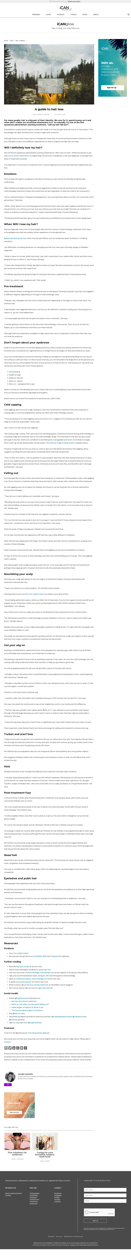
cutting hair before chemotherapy (30, 979)
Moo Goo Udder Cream (34, 594)
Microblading (14, 372)
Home (6, 40)
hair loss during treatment (37, 985)
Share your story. (74, 1)
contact (7, 1042)
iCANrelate (34, 1195)
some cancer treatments (18, 156)
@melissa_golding (16, 1020)
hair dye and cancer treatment (24, 1001)
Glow (48, 14)
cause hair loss (45, 970)
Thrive (73, 14)
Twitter (57, 1197)
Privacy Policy (51, 1236)
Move (84, 14)
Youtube (57, 1200)
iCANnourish (34, 1200)
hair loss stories (22, 967)
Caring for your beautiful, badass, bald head (45, 1154)
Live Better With (40, 956)
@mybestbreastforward (61, 1017)
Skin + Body (45, 1161)
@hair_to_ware (18, 1013)
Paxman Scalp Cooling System (62, 443)
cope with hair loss (45, 988)
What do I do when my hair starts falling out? (30, 1004)
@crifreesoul (77, 1017)
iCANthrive (34, 1202)
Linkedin (57, 1202)
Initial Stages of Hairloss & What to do (27, 1007)
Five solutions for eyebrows (17, 1153)
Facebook (57, 1193)
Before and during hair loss (15, 238)
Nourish (60, 14)
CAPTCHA (88, 1206)
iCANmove (33, 1204)
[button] (128, 14)
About (96, 14)
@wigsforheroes (22, 998)
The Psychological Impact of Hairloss (26, 1010)
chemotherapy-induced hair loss (40, 973)
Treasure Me (56, 956)
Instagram (58, 1195)
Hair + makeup (20, 40)
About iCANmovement (13, 1193)
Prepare (36, 14)
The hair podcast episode (38, 1033)
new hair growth (24, 982)
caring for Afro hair (45, 976)
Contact (8, 1195)
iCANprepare (34, 1193)
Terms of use (59, 1236)
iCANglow (33, 1197)
